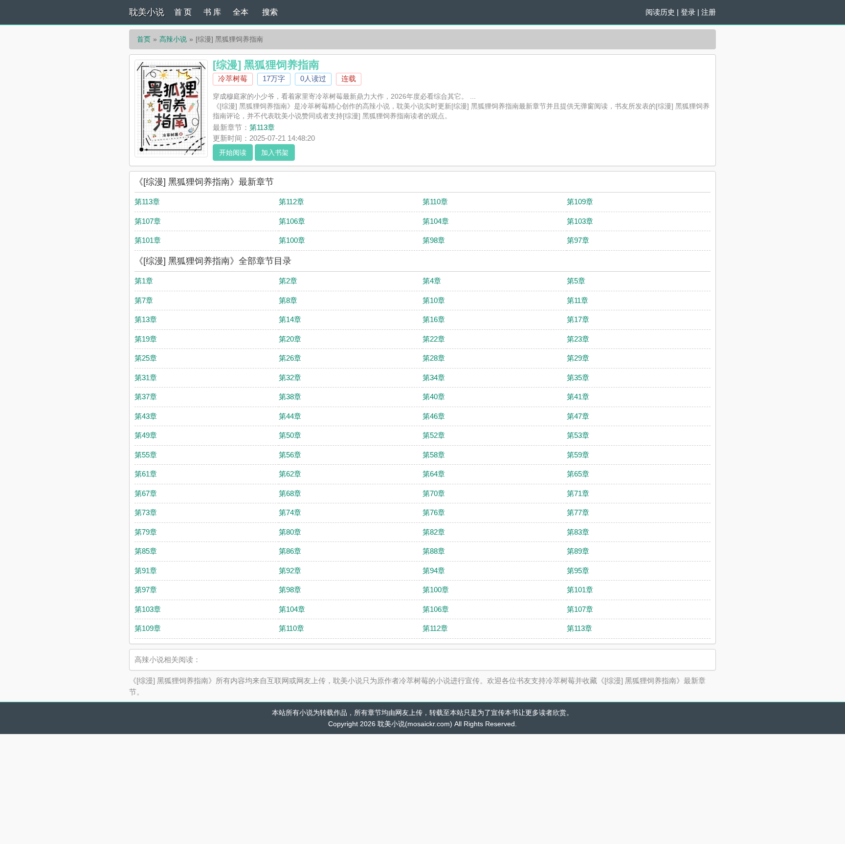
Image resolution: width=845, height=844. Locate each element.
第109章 (580, 201)
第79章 (145, 532)
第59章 (578, 455)
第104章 (435, 221)
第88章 (433, 551)
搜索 (270, 12)
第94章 (433, 570)
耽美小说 (146, 12)
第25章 (145, 358)
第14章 (290, 319)
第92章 (290, 570)
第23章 (578, 339)
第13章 (145, 319)
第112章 (291, 201)
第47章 (578, 416)
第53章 (578, 435)
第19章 (145, 339)
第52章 (433, 435)
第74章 (290, 512)
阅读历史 (660, 12)
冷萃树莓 (232, 78)
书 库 (212, 12)
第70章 (433, 493)
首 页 (183, 12)
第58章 (433, 455)
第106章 (292, 221)
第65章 (578, 474)
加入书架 (275, 152)
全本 (240, 12)
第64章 (433, 474)
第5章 (576, 281)
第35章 (578, 377)
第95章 (578, 570)
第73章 (145, 512)
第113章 (262, 127)
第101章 (147, 240)
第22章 (433, 339)
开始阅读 (232, 152)
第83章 (578, 532)
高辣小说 (173, 39)
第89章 (578, 551)
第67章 (145, 493)
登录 (688, 12)
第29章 (578, 358)
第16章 (433, 319)
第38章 (290, 396)
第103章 (580, 221)
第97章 (578, 240)
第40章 (433, 396)
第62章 (290, 474)
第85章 (145, 551)
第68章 (290, 493)
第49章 (145, 435)
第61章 (145, 474)
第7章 (143, 300)
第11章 (577, 300)
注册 (708, 12)
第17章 (578, 319)
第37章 (145, 396)
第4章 (431, 281)
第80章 (290, 532)
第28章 (433, 358)
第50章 (290, 435)
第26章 (290, 358)
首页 (144, 39)
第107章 (147, 221)
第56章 (290, 455)
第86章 (290, 551)
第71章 (578, 493)
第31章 (145, 377)
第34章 (433, 377)
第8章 (288, 300)
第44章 (290, 416)
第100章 (292, 240)
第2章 (288, 281)
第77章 (578, 512)
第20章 (290, 339)
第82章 (433, 532)
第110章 (435, 201)
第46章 (433, 416)
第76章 (433, 512)
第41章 (578, 396)
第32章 (290, 377)
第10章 (433, 300)
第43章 (145, 416)
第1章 (143, 281)
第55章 (145, 455)
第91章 (145, 570)
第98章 (433, 240)
